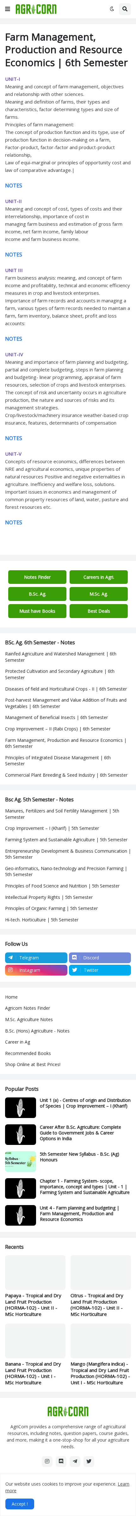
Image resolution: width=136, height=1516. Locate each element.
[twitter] (88, 1461)
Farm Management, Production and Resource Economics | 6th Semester (66, 743)
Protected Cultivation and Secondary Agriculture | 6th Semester (59, 674)
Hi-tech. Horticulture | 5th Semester (41, 920)
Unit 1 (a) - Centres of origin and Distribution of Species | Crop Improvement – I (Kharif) (85, 1103)
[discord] (61, 1461)
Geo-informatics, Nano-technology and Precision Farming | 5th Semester (66, 871)
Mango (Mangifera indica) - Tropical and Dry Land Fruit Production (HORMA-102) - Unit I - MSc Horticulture (100, 1373)
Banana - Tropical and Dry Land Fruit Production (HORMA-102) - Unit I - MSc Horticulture (33, 1373)
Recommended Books (28, 1053)
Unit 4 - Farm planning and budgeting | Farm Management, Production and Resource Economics (79, 1213)
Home (11, 997)
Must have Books (37, 611)
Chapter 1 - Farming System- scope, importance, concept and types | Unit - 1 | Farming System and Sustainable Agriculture (85, 1186)
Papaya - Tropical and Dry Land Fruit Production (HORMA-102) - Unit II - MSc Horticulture (33, 1304)
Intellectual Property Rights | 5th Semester (49, 897)
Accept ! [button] (20, 1504)
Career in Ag (17, 1042)
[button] (7, 9)
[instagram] (47, 1461)
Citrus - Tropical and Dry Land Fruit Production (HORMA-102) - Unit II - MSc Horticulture (97, 1304)
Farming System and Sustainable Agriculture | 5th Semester (66, 840)
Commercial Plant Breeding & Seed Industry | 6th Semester (66, 775)
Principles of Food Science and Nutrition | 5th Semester (62, 886)
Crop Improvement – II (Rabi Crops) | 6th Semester (57, 729)
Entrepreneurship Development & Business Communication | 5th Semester (68, 854)
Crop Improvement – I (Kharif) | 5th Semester (52, 828)
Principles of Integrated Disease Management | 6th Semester (58, 761)
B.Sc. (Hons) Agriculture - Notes (37, 1031)
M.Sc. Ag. (99, 594)
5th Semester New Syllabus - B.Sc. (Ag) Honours (79, 1157)
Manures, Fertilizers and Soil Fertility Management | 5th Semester (62, 814)
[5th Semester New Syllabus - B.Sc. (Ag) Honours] (20, 1161)
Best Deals (99, 611)
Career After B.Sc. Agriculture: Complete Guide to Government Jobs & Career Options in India (80, 1132)
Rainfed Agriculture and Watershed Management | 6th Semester (60, 657)
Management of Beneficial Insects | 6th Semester (56, 717)
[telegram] (75, 1461)
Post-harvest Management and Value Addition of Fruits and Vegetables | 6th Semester (66, 703)
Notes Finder (37, 577)
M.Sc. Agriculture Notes (29, 1019)
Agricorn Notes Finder (27, 1008)
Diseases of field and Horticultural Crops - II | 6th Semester (66, 689)
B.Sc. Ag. (37, 594)
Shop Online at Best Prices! (32, 1064)
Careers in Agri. (98, 577)
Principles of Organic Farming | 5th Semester (51, 908)
